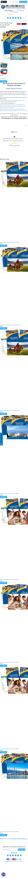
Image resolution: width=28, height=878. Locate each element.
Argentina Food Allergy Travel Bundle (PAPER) (10, 242)
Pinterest (18, 18)
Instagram (15, 18)
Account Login (15, 1)
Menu (5, 1)
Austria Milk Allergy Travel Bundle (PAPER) (9, 748)
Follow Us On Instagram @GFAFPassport (13, 839)
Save (19, 23)
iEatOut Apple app (17, 113)
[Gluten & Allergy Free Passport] (14, 9)
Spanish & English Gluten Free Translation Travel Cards (12, 100)
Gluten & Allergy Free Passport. (17, 861)
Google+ (21, 18)
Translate (16, 12)
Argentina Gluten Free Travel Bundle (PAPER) (9, 325)
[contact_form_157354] (3, 874)
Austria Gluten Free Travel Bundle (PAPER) (9, 662)
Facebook (10, 18)
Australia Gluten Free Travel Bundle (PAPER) (9, 493)
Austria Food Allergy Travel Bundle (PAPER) (9, 579)
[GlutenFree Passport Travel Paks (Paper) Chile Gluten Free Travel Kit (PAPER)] (4, 74)
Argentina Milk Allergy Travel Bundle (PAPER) (9, 410)
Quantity (2, 78)
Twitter (8, 18)
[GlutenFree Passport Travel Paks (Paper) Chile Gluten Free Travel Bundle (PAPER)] (4, 68)
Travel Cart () (23, 1)
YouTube (13, 18)
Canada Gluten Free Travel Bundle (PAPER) (9, 831)
